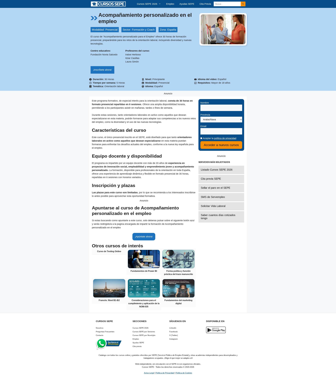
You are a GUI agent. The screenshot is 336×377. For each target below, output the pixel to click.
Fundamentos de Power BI (144, 271)
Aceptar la (219, 138)
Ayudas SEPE (186, 4)
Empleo (170, 4)
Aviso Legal (149, 373)
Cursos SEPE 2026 (147, 4)
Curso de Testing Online (109, 251)
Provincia (205, 115)
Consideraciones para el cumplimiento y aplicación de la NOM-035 (143, 303)
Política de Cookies (184, 373)
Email (203, 126)
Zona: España (168, 29)
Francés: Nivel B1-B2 (109, 300)
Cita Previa (205, 4)
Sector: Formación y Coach (139, 29)
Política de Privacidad (165, 373)
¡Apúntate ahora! (144, 236)
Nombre (204, 102)
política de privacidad (225, 138)
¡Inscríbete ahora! (102, 69)
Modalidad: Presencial (104, 29)
